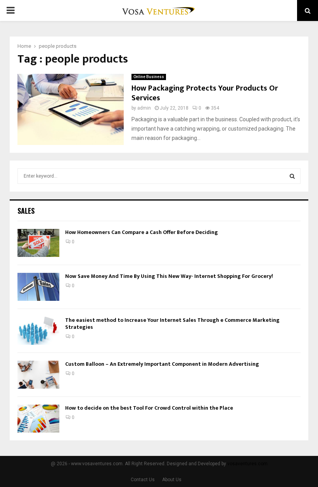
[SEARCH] (292, 176)
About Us (171, 479)
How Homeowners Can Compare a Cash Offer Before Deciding (141, 232)
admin (144, 108)
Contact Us (143, 479)
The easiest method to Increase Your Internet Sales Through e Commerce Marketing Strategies (172, 324)
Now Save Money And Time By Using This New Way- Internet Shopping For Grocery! (169, 276)
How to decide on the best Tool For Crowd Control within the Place (149, 407)
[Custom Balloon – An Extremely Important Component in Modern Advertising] (38, 375)
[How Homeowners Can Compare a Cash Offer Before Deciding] (38, 243)
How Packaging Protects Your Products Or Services (204, 93)
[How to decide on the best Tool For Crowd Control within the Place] (38, 419)
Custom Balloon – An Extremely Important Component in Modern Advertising (162, 364)
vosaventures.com (247, 463)
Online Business (148, 77)
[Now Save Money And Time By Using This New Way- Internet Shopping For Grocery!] (38, 287)
